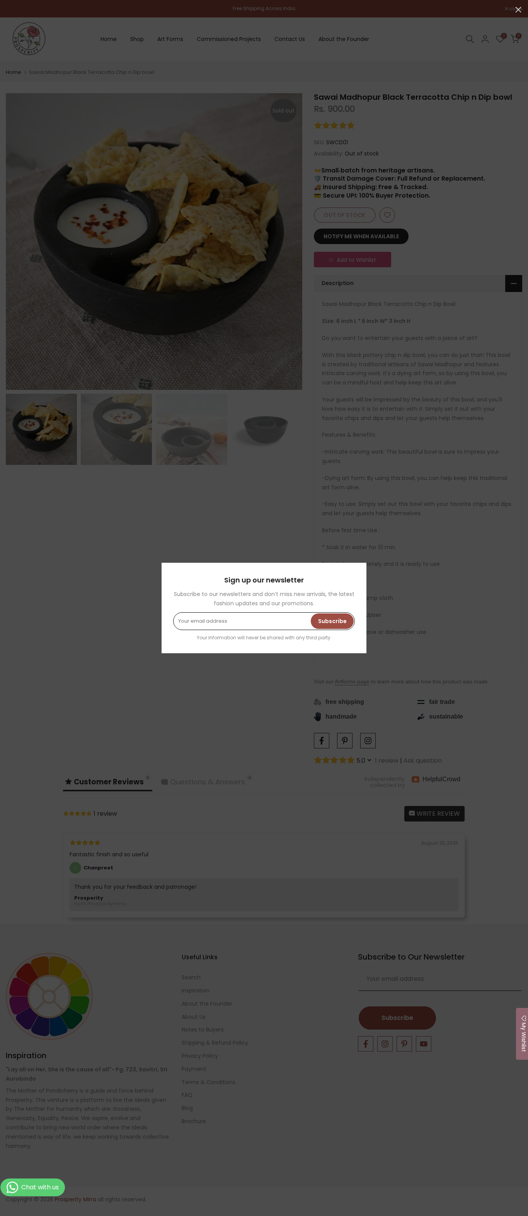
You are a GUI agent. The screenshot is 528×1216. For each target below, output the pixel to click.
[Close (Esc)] (518, 9)
